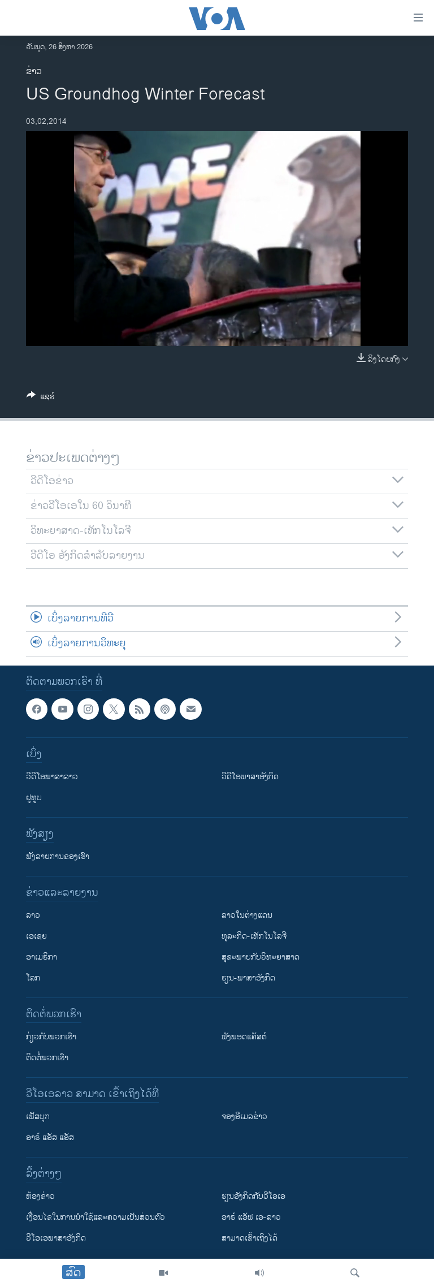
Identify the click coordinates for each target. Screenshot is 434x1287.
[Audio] (259, 1273)
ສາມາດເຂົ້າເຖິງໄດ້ (249, 1238)
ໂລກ (33, 978)
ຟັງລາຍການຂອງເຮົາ (57, 856)
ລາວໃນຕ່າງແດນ (247, 915)
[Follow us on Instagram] (88, 709)
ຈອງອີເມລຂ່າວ (244, 1116)
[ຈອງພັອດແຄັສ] (190, 709)
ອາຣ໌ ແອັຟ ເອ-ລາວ (251, 1217)
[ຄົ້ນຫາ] (355, 1273)
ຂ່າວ (34, 71)
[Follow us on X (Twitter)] (113, 709)
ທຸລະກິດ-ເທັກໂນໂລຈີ (254, 936)
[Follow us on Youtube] (62, 709)
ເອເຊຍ (36, 936)
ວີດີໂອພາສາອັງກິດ (250, 777)
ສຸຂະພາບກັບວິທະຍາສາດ (261, 957)
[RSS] (139, 709)
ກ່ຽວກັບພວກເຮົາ (51, 1037)
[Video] (163, 1273)
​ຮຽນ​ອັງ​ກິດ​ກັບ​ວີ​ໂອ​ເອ (253, 1196)
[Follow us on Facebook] (36, 709)
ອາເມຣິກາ (41, 957)
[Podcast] (165, 709)
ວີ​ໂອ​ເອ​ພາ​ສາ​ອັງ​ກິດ (56, 1238)
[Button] (41, 398)
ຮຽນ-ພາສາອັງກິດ (248, 978)
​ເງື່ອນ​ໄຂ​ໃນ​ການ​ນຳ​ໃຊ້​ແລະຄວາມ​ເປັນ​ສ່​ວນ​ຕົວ (95, 1217)
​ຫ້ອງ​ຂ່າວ (40, 1196)
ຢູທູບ (34, 798)
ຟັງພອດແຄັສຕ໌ (244, 1037)
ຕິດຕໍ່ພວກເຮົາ (47, 1058)
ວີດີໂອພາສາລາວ (52, 777)
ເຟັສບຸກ (38, 1116)
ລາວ (33, 915)
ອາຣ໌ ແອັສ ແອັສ (50, 1137)
